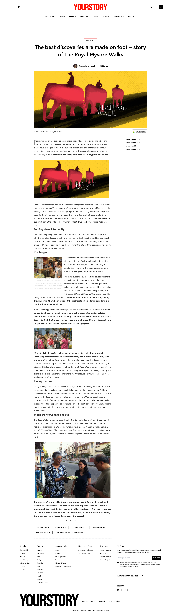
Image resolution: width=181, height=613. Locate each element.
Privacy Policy (101, 601)
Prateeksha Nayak (87, 66)
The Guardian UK (98, 527)
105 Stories (103, 66)
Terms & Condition (114, 601)
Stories (89, 40)
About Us (85, 601)
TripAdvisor (59, 527)
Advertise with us (72, 521)
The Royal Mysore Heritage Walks (69, 532)
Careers (92, 601)
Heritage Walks (42, 532)
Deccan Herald (78, 527)
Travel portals (41, 527)
